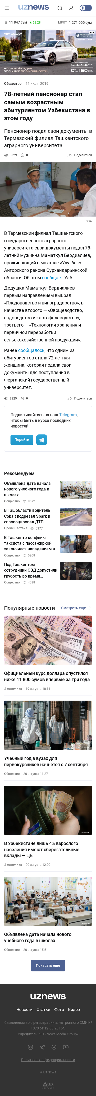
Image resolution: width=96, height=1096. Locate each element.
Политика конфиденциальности (48, 1060)
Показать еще (48, 965)
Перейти (22, 440)
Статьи (43, 1009)
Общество (13, 83)
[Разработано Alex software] (48, 1085)
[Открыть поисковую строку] (60, 8)
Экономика (13, 689)
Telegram (68, 414)
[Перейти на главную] (33, 7)
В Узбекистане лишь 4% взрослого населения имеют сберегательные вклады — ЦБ (41, 849)
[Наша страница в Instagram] (30, 1047)
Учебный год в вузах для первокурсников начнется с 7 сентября (46, 761)
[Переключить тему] (86, 8)
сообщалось (31, 350)
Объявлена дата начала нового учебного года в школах (37, 937)
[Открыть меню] (7, 8)
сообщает (52, 277)
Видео (74, 1009)
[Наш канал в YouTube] (66, 1047)
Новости (24, 1009)
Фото (59, 1009)
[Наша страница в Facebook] (54, 1047)
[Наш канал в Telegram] (42, 1047)
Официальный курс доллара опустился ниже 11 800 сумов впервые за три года (47, 676)
